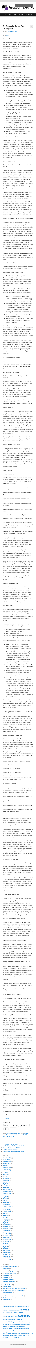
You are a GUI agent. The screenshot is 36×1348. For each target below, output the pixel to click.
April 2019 (5, 1176)
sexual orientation (24, 1335)
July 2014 (5, 1221)
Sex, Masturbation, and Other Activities (13, 1296)
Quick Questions (7, 1292)
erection (23, 1326)
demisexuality (12, 1326)
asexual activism (18, 1312)
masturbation (18, 1328)
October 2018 (6, 1178)
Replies (12, 1136)
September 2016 (7, 1206)
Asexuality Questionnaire (9, 1283)
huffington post (7, 1328)
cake (15, 1322)
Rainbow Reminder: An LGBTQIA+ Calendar (14, 1148)
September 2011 (7, 1260)
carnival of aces (21, 1322)
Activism (5, 1270)
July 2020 (5, 1165)
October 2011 (6, 1258)
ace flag (5, 1306)
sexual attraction (14, 1335)
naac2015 (27, 1328)
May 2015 (5, 1215)
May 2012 (5, 1247)
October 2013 (6, 1230)
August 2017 (6, 1195)
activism (17, 1306)
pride (26, 1330)
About (10, 14)
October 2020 (6, 1163)
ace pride (11, 1306)
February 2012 (6, 1250)
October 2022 (6, 1160)
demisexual (6, 1326)
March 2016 (6, 1208)
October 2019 (6, 1169)
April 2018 (5, 1186)
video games (11, 1337)
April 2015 (5, 1217)
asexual (26, 1133)
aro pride (12, 1310)
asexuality (14, 1135)
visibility (16, 1338)
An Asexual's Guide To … (9, 1272)
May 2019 (5, 1174)
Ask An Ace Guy (7, 1285)
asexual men (6, 1319)
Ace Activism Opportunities (10, 1149)
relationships (16, 1333)
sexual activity (24, 1135)
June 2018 (5, 1182)
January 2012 (6, 1252)
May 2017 (5, 1198)
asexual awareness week (10, 1316)
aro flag (27, 1306)
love (12, 1328)
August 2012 (6, 1241)
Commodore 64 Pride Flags (10, 1144)
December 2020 (7, 1161)
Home (4, 14)
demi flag (21, 1324)
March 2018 (6, 1187)
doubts (19, 1326)
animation (23, 1306)
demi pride (27, 1324)
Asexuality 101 (6, 1277)
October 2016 (6, 1204)
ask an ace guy (8, 1322)
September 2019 (7, 1171)
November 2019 (7, 1167)
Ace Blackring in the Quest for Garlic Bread (14, 1146)
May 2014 (5, 1223)
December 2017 (7, 1191)
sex (19, 1135)
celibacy (28, 1322)
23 (31, 26)
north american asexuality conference (11, 1330)
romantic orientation (25, 1333)
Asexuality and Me (8, 1279)
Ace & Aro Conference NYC (10, 1266)
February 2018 (6, 1189)
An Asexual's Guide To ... (13, 1133)
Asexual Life (6, 1275)
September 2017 (7, 1193)
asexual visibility (15, 1319)
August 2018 (6, 1180)
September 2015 (7, 1211)
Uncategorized (6, 1299)
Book (15, 14)
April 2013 (5, 1232)
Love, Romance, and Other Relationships (14, 1288)
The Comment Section (9, 1298)
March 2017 (6, 1202)
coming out (6, 1324)
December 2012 (7, 1234)
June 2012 (5, 1245)
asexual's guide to (7, 1135)
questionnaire (8, 1333)
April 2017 (5, 1200)
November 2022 (7, 1158)
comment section (14, 1324)
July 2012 (5, 1243)
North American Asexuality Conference (13, 1290)
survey (5, 1337)
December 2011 (7, 1254)
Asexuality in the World (9, 1281)
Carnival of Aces (7, 1286)
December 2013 (7, 1226)
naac (23, 1328)
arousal (17, 1310)
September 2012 (7, 1239)
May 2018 (5, 1184)
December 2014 (7, 1219)
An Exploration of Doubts (9, 1273)
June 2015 (5, 1213)
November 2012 (7, 1235)
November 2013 (7, 1228)
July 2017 (5, 1197)
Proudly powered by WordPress (18, 1344)
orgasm (22, 1331)
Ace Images (6, 1268)
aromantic (6, 1310)
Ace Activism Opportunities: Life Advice (13, 1151)
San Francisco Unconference (10, 1294)
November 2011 (7, 1256)
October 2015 (6, 1210)
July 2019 (5, 1173)
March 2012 (6, 1248)
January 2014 (6, 1224)
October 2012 (6, 1237)
